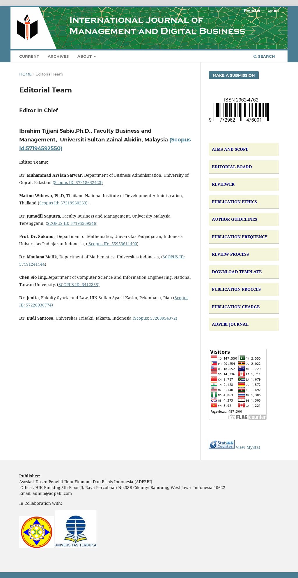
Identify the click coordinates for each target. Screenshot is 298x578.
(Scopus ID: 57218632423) (78, 182)
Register (252, 10)
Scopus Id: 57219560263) (64, 203)
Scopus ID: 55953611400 (112, 243)
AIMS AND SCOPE (230, 149)
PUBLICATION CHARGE (236, 306)
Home (25, 74)
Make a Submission (234, 75)
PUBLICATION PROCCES (236, 289)
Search (266, 56)
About (85, 56)
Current (29, 56)
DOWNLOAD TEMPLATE (237, 271)
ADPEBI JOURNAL (230, 324)
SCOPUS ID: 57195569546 (71, 223)
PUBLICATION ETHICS (234, 201)
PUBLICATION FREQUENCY (239, 236)
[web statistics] (222, 447)
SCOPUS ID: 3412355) (79, 284)
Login (273, 10)
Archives (58, 56)
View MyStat (248, 447)
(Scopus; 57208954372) (155, 318)
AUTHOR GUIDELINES (234, 219)
